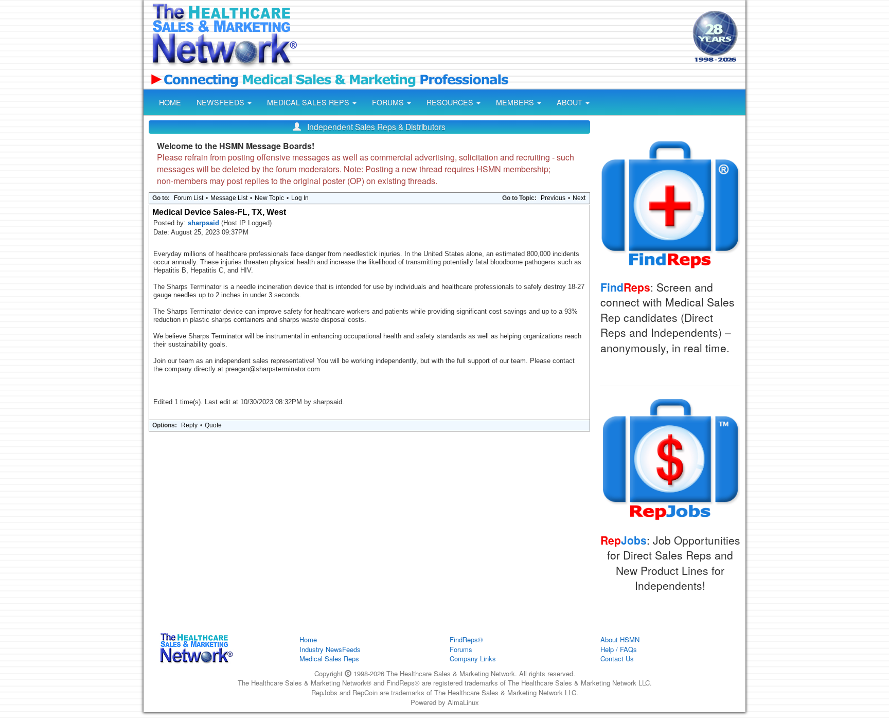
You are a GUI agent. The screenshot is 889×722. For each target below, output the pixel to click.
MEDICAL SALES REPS (309, 102)
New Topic (269, 198)
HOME (170, 102)
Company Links (473, 658)
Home (308, 639)
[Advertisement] (494, 37)
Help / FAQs (618, 649)
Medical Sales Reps (329, 658)
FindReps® (466, 639)
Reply (189, 425)
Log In (300, 198)
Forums (461, 649)
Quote (213, 425)
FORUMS (389, 102)
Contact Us (617, 658)
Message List (228, 198)
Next (579, 198)
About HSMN (619, 639)
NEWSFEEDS (221, 102)
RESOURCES (450, 102)
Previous (553, 198)
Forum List (188, 198)
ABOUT (570, 102)
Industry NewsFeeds (330, 649)
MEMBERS (516, 102)
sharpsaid (204, 223)
